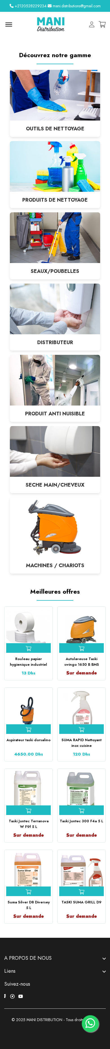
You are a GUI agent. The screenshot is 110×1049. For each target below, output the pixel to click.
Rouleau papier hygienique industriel (28, 661)
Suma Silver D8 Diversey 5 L (29, 904)
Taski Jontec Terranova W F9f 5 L (29, 823)
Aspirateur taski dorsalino (28, 740)
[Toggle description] (55, 958)
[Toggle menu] (55, 971)
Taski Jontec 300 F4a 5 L (81, 821)
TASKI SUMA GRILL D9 (81, 902)
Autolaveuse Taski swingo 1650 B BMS (81, 661)
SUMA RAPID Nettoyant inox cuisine (81, 742)
